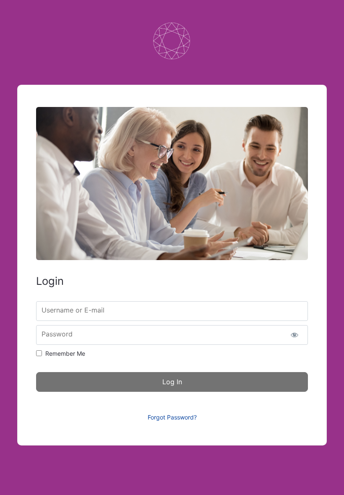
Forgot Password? (172, 417)
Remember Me (65, 353)
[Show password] (294, 335)
